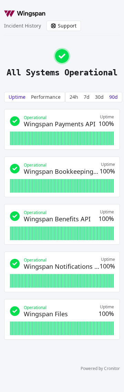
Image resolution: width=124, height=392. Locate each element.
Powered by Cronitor (100, 368)
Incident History (22, 25)
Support (67, 25)
